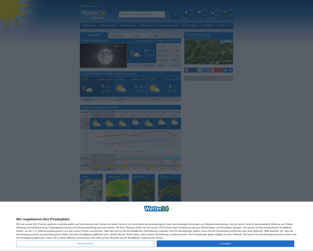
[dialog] (156, 226)
